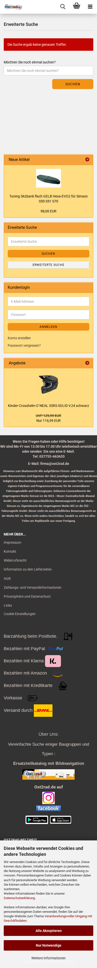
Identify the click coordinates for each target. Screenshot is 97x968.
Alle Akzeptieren (49, 931)
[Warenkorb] (76, 7)
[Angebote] (87, 363)
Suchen (72, 84)
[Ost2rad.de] (11, 7)
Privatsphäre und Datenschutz (27, 596)
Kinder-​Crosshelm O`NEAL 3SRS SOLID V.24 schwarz (48, 406)
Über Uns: (49, 734)
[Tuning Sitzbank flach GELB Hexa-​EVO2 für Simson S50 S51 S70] (48, 178)
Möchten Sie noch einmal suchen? (30, 62)
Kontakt (10, 551)
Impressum (12, 542)
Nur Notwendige (48, 945)
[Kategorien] (90, 7)
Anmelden (48, 327)
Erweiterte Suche (48, 265)
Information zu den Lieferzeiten (28, 569)
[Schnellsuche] (63, 7)
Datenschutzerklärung (19, 898)
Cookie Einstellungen (20, 614)
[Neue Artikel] (87, 160)
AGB (7, 579)
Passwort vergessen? (24, 345)
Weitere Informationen (48, 958)
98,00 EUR (48, 211)
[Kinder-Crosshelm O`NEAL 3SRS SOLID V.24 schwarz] (48, 384)
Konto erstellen (19, 338)
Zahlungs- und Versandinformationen (32, 587)
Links (8, 605)
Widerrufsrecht (15, 560)
